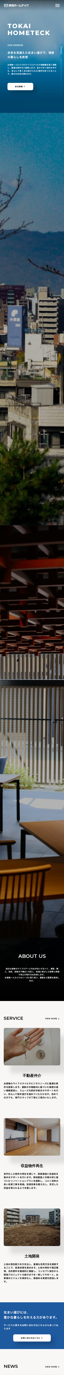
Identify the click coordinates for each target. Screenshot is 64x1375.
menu (57, 5)
